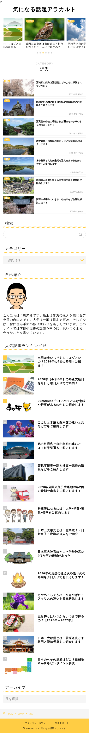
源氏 (31, 714)
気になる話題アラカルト (44, 9)
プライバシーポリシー (36, 723)
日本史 (21, 714)
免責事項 (59, 723)
